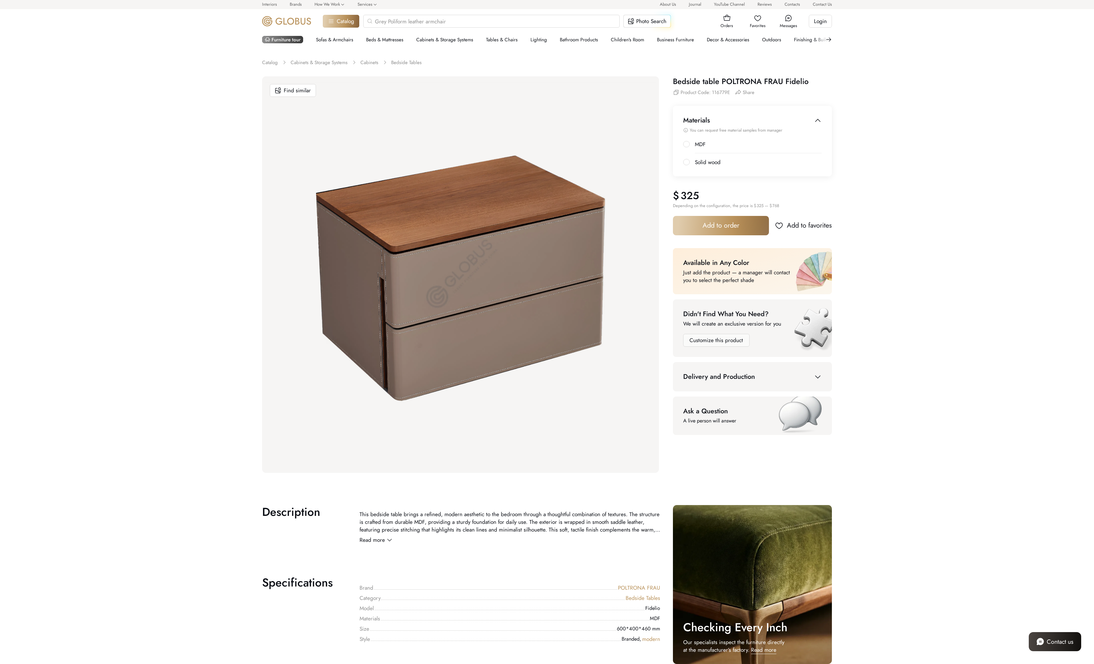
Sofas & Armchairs (334, 39)
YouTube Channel (729, 4)
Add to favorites (809, 225)
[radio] (686, 144)
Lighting (538, 39)
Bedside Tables (643, 598)
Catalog (345, 21)
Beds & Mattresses (384, 39)
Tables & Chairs (502, 39)
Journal (695, 4)
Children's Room (627, 39)
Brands (296, 4)
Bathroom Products (579, 39)
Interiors (269, 4)
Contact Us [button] (822, 4)
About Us (668, 4)
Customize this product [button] (716, 340)
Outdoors (771, 39)
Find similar (297, 90)
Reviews (765, 4)
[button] (727, 18)
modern (651, 639)
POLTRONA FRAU (639, 588)
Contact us (1060, 641)
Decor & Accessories (728, 39)
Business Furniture (675, 39)
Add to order (721, 225)
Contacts (792, 4)
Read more (372, 540)
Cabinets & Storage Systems (444, 39)
